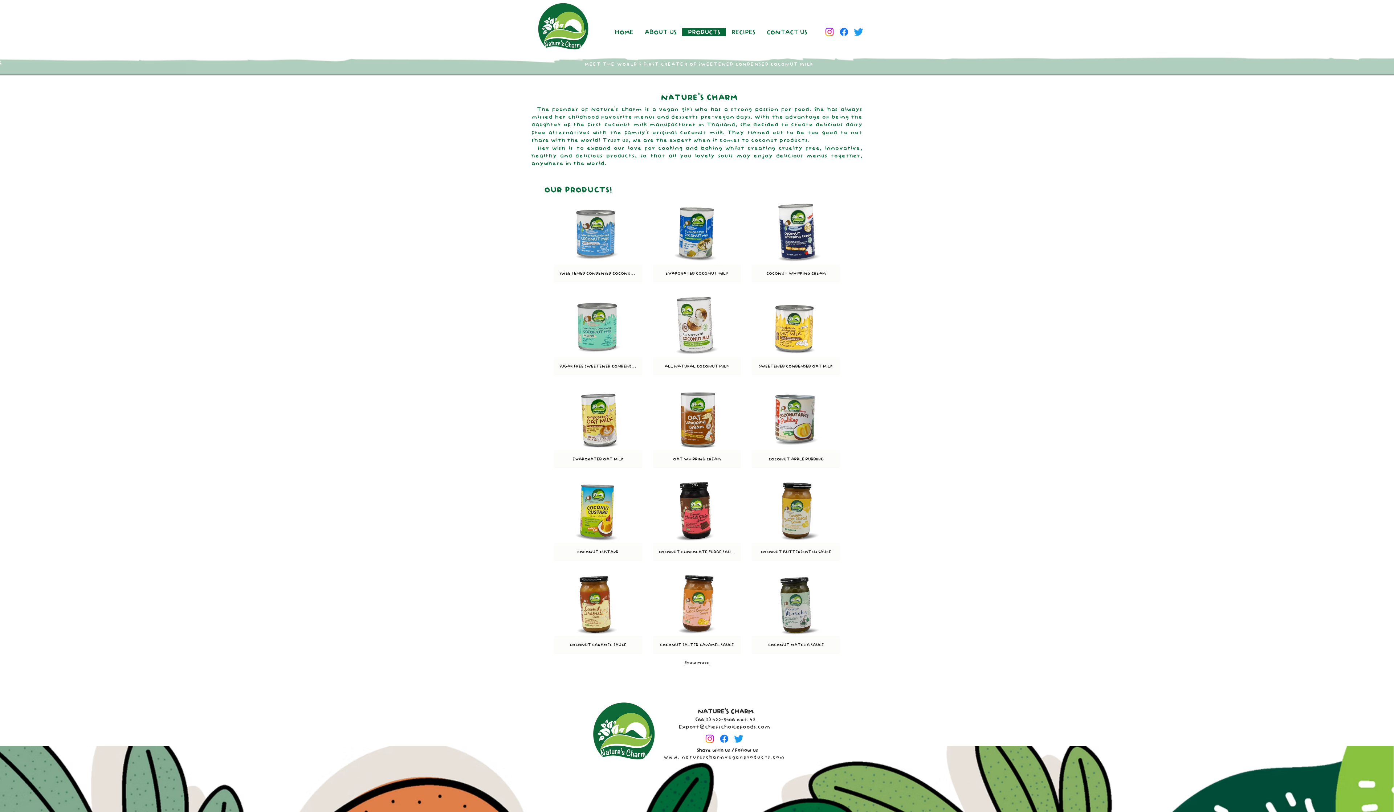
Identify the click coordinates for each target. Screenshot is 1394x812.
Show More (697, 662)
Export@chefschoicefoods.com (724, 726)
